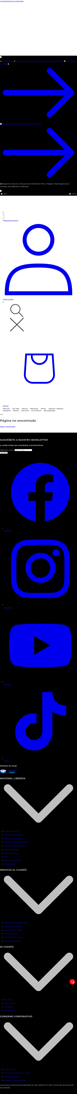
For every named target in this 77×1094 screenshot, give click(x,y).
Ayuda (5, 193)
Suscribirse (4, 453)
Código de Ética (10, 1069)
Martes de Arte (10, 864)
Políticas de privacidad (13, 839)
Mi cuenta (8, 1000)
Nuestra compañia (11, 831)
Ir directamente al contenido (12, 1)
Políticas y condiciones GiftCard (16, 842)
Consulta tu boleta (11, 849)
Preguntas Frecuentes (13, 926)
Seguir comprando (7, 426)
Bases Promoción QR (12, 860)
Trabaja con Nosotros (12, 941)
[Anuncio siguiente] (1, 191)
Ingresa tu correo (7, 450)
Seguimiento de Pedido (13, 930)
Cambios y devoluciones (13, 937)
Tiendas (74, 193)
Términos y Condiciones (13, 835)
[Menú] (4, 215)
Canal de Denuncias (12, 1077)
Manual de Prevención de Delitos (17, 1073)
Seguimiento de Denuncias (15, 1080)
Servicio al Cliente (11, 934)
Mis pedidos (8, 1007)
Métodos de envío (11, 853)
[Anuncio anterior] (1, 57)
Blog (5, 857)
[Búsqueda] (38, 317)
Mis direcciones (10, 1003)
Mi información (10, 1011)
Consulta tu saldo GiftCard (14, 846)
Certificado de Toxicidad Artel (16, 923)
